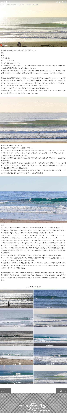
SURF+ (2, 4)
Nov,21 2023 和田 (62, 390)
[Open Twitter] (60, 2)
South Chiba (21, 4)
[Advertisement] (32, 398)
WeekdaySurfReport (11, 4)
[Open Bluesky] (65, 2)
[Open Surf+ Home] (7, 2)
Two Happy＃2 (5, 272)
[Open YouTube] (57, 2)
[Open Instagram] (63, 2)
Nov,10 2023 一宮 (4, 390)
